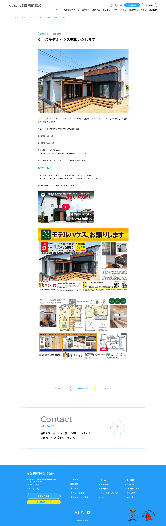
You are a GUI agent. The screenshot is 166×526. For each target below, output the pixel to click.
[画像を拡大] (125, 231)
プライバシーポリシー (35, 489)
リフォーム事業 (120, 9)
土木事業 (86, 9)
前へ (59, 388)
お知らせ (44, 34)
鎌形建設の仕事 (133, 488)
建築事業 (96, 9)
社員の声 (130, 484)
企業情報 (153, 9)
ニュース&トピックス (109, 493)
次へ (106, 388)
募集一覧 (130, 497)
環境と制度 (131, 493)
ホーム (58, 9)
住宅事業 (106, 9)
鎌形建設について (71, 9)
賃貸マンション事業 (138, 9)
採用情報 (130, 480)
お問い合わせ (44, 168)
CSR (102, 497)
